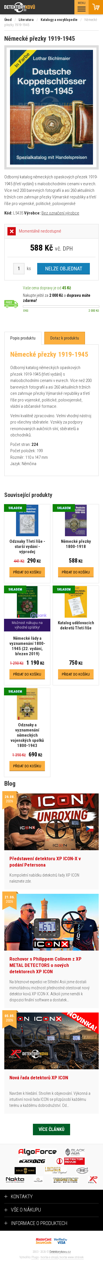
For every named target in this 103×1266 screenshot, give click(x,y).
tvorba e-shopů (49, 1257)
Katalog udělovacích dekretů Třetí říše (76, 625)
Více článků (51, 1129)
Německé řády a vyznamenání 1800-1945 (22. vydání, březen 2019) (27, 646)
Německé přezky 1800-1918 (76, 544)
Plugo (35, 1257)
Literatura (26, 20)
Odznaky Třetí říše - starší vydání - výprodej (27, 546)
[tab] (22, 338)
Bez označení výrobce (60, 213)
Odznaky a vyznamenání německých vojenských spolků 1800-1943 (27, 735)
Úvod (8, 20)
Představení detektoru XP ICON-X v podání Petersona (45, 862)
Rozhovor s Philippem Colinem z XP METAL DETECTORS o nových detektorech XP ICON (45, 965)
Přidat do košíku (27, 572)
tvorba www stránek (72, 1257)
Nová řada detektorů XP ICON (38, 1077)
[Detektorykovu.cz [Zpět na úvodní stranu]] (35, 7)
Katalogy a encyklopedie (59, 20)
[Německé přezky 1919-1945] (51, 107)
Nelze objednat (63, 269)
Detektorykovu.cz (60, 1252)
